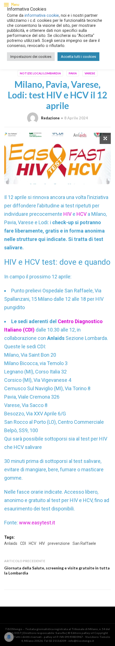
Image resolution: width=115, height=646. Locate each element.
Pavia (73, 73)
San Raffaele (84, 543)
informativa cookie (42, 15)
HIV (67, 214)
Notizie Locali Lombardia (40, 73)
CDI (23, 543)
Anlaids (10, 543)
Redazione (50, 118)
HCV (81, 214)
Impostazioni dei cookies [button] (30, 57)
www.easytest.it (37, 523)
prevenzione (59, 543)
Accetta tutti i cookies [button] (78, 57)
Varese (90, 73)
